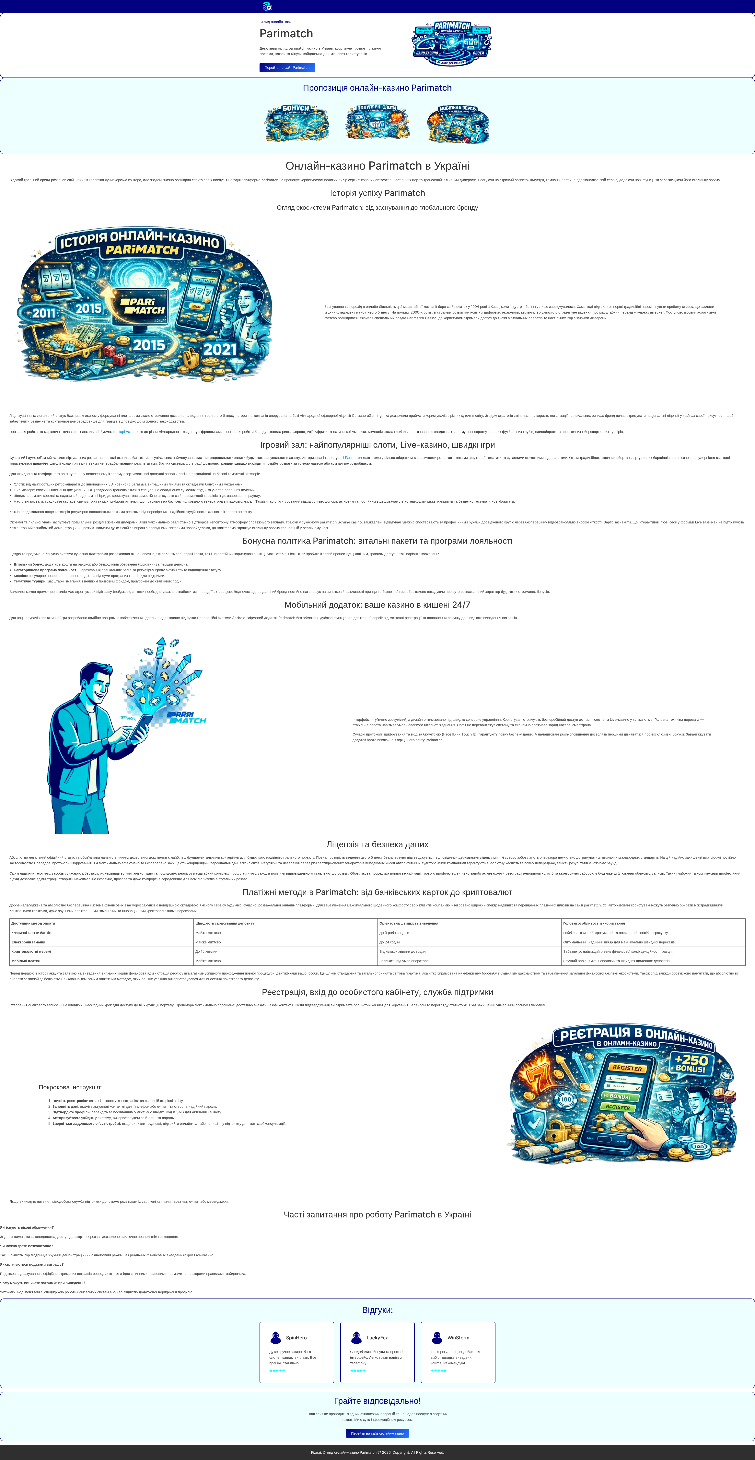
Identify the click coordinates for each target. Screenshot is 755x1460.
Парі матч (126, 431)
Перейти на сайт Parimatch (287, 67)
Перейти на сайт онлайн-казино (377, 1433)
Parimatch (353, 457)
